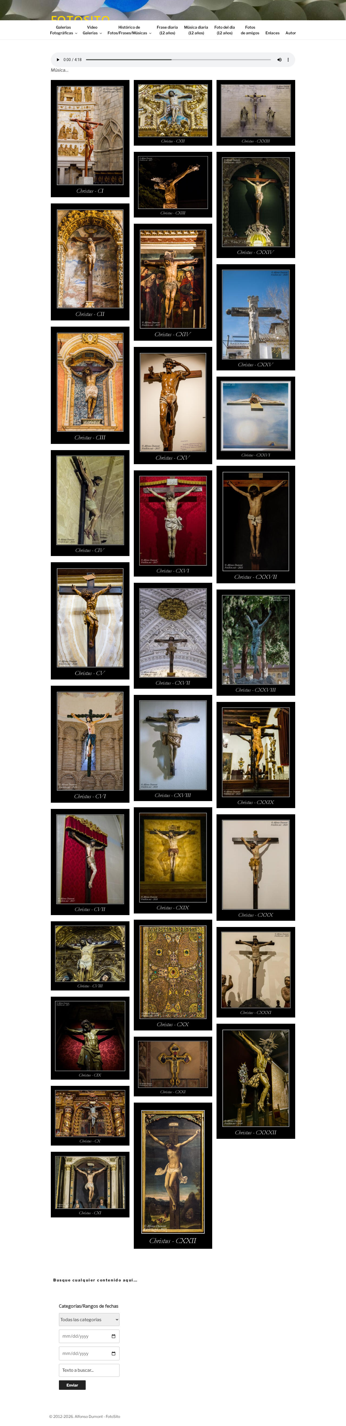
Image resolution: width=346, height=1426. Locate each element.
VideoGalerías (90, 30)
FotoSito (81, 19)
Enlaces (272, 33)
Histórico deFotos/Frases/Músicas (127, 30)
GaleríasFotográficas (61, 30)
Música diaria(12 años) (196, 30)
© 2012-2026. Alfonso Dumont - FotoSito (84, 1416)
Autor (290, 33)
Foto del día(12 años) (224, 30)
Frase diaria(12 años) (167, 30)
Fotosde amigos (250, 30)
